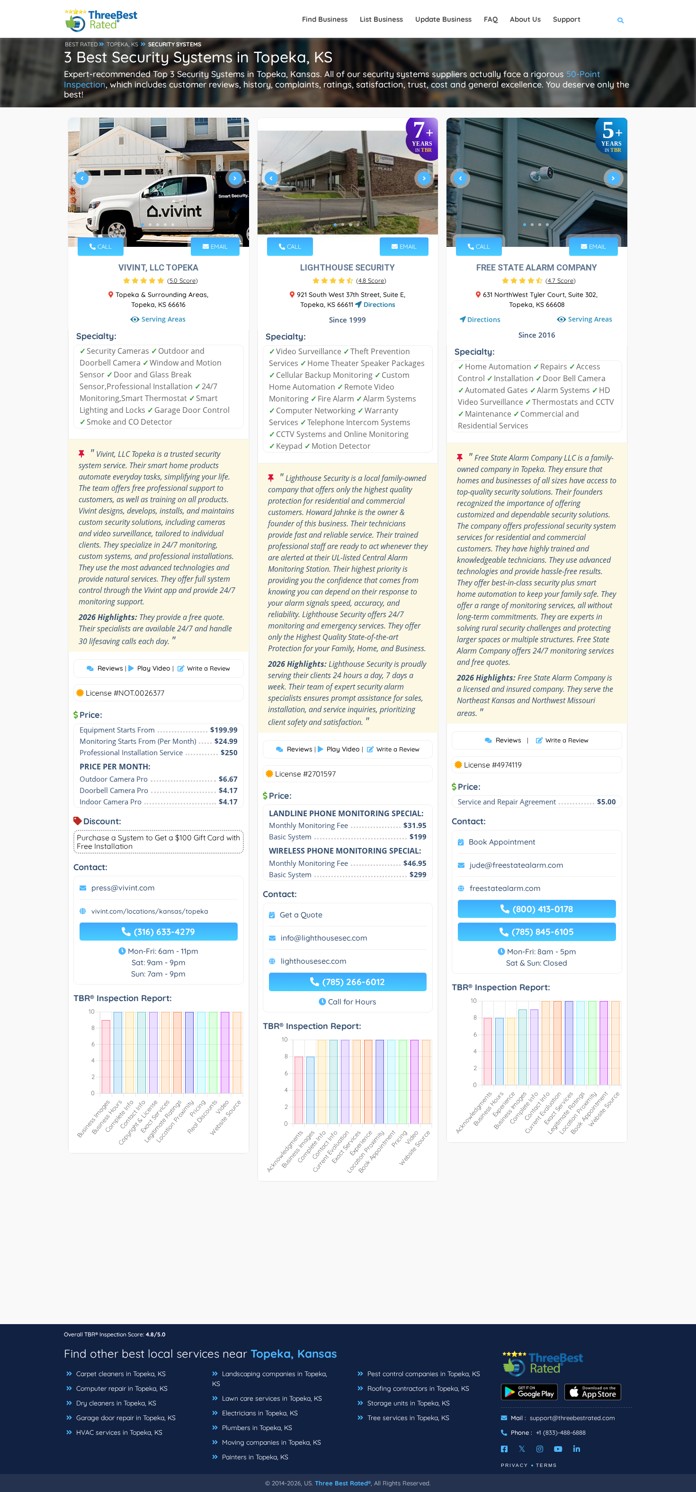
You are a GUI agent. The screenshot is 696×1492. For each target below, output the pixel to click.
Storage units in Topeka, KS (408, 1403)
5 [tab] (172, 224)
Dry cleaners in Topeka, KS (115, 1403)
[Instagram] (539, 1449)
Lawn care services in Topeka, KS (271, 1398)
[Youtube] (558, 1449)
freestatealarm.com (505, 888)
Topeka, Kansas (293, 1353)
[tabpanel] (158, 182)
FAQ (491, 19)
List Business (381, 19)
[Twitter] (522, 1449)
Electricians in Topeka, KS (259, 1413)
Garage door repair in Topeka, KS (125, 1417)
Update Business (443, 19)
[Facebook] (504, 1449)
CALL (104, 246)
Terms (546, 1465)
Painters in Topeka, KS (254, 1457)
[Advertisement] (348, 1257)
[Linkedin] (576, 1449)
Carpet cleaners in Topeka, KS (120, 1374)
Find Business (325, 19)
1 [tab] (142, 224)
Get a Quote (301, 914)
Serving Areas (164, 319)
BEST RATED (81, 44)
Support (566, 19)
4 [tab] (165, 224)
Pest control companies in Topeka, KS (423, 1374)
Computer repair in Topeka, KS (121, 1388)
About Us (525, 19)
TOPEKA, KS (122, 44)
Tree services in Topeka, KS (407, 1417)
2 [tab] (150, 224)
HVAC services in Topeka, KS (118, 1432)
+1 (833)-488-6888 (561, 1432)
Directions (378, 304)
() (182, 280)
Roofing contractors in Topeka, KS (417, 1388)
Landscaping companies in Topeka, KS (269, 1379)
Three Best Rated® (343, 1483)
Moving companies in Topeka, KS (270, 1442)
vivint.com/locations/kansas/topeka (149, 911)
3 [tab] (157, 224)
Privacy (514, 1465)
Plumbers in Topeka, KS (256, 1427)
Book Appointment (502, 841)
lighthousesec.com (314, 961)
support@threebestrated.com (572, 1418)
